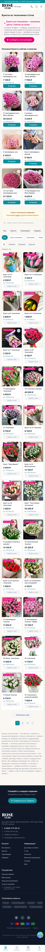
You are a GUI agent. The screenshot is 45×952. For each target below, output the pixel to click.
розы (18, 215)
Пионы (40, 903)
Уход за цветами (8, 884)
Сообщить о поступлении (20, 40)
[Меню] (41, 7)
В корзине (31, 903)
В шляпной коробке (18, 903)
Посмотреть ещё (22, 715)
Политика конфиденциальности (18, 928)
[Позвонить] (32, 7)
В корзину (12, 86)
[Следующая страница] (32, 723)
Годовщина (30, 237)
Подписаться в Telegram (23, 801)
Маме (41, 237)
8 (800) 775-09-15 (12, 828)
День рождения (16, 237)
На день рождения (36, 907)
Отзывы (27, 861)
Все (4, 231)
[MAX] (28, 917)
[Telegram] (16, 917)
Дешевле (22, 244)
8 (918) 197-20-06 (11, 831)
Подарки (37, 231)
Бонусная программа (32, 857)
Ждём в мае (11, 286)
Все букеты (6, 848)
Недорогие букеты (20, 907)
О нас (26, 851)
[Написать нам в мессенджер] (40, 935)
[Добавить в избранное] (18, 55)
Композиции (25, 231)
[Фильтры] (4, 244)
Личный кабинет (8, 874)
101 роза (6, 903)
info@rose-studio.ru (11, 834)
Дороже (32, 244)
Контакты (27, 854)
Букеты (13, 231)
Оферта (35, 928)
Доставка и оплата (31, 848)
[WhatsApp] (22, 917)
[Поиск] (36, 6)
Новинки (12, 244)
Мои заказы (6, 877)
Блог (26, 864)
